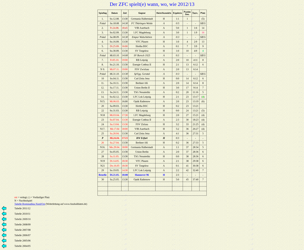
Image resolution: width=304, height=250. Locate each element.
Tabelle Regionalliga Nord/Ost (29, 204)
